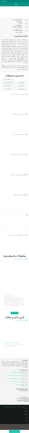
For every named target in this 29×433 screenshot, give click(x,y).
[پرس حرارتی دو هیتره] (14, 142)
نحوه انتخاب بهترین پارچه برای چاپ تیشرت (19, 381)
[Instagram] (22, 393)
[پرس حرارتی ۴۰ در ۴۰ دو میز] (14, 162)
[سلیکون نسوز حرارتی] (14, 202)
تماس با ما (26, 420)
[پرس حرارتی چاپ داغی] (14, 122)
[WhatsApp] (18, 393)
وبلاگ (27, 417)
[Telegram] (26, 393)
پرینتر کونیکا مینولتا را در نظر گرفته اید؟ (11, 342)
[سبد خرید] (13, 4)
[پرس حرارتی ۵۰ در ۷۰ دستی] (14, 102)
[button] (27, 1)
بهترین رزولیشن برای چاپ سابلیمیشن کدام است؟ (17, 378)
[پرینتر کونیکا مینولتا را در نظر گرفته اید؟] (14, 330)
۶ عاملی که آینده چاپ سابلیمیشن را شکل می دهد (17, 375)
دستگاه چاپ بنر (19, 28)
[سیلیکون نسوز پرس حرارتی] (14, 182)
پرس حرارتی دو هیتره (8, 295)
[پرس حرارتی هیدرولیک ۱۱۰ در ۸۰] (14, 243)
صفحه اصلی (25, 411)
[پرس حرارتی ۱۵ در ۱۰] (14, 223)
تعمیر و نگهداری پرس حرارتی (21, 384)
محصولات (26, 414)
